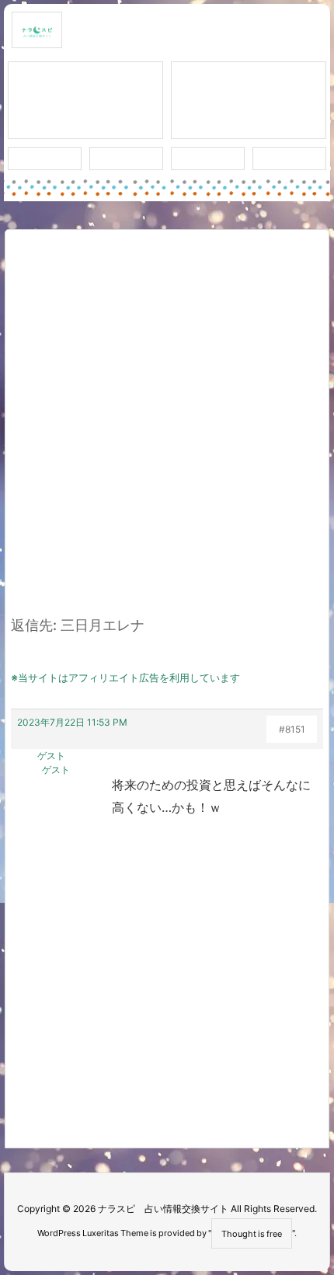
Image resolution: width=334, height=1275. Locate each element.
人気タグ (208, 158)
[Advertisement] (167, 432)
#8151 (292, 729)
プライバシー (289, 158)
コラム (248, 100)
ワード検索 (126, 158)
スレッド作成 (85, 100)
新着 (45, 158)
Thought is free (251, 1233)
